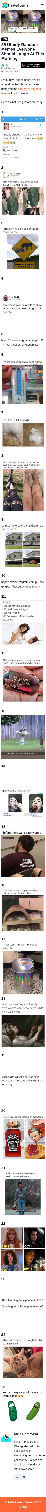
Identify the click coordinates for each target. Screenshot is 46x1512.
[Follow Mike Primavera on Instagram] (23, 1477)
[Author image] (2, 65)
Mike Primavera (8, 68)
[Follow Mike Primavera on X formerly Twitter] (17, 1477)
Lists (5, 39)
